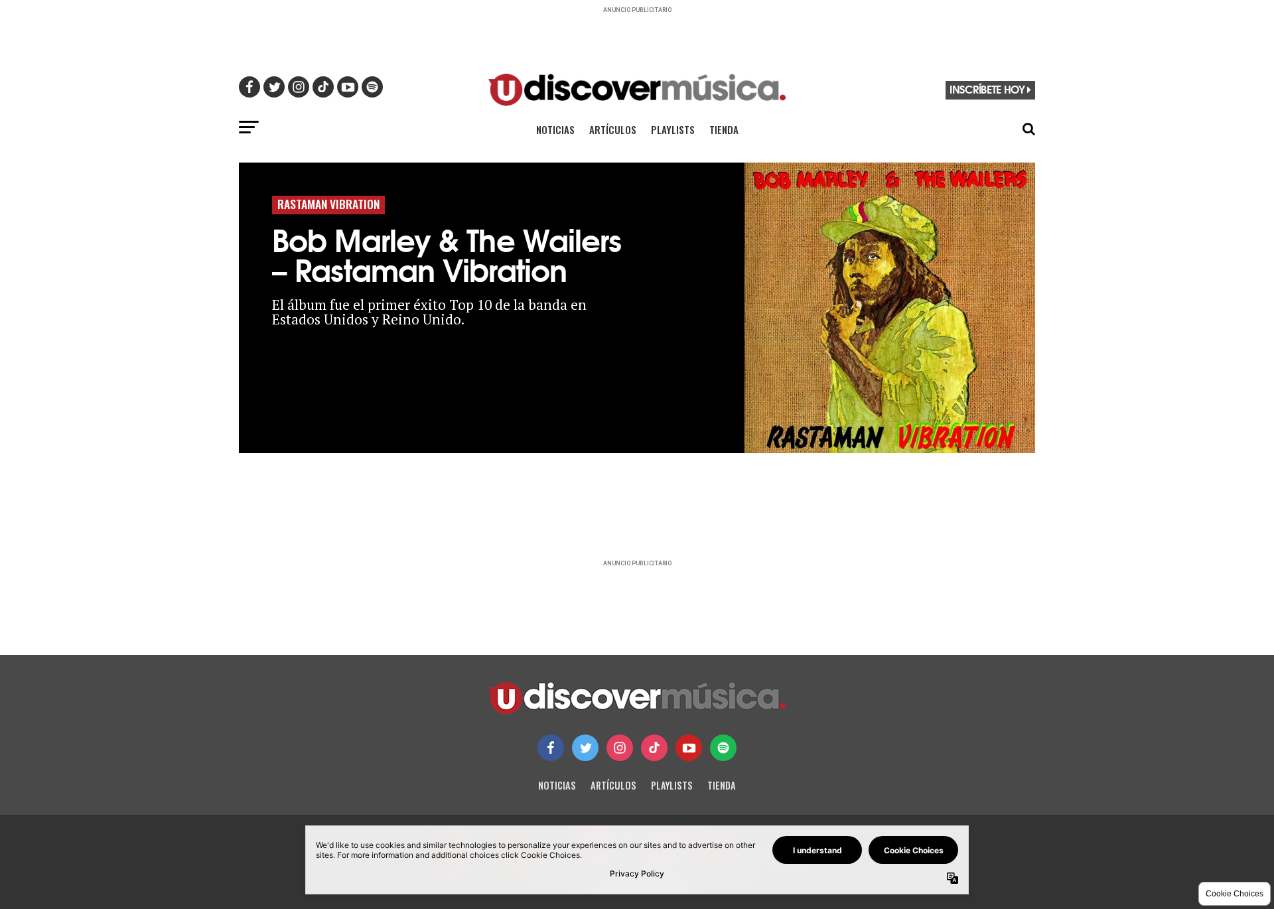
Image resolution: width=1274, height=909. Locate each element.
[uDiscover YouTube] (688, 747)
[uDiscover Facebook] (550, 747)
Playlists (673, 129)
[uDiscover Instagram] (619, 747)
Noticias (555, 129)
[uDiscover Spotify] (723, 747)
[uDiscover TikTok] (654, 747)
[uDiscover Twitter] (585, 747)
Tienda (724, 129)
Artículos (612, 129)
